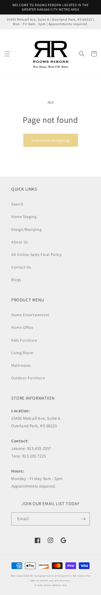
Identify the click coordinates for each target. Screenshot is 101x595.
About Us (19, 241)
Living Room (22, 352)
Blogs (16, 279)
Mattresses (21, 365)
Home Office (22, 327)
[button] (7, 54)
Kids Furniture (24, 340)
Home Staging (23, 216)
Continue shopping (51, 140)
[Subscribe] (83, 519)
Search (17, 204)
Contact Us (21, 267)
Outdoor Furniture (28, 377)
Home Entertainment (30, 314)
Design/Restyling (26, 229)
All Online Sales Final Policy (36, 254)
